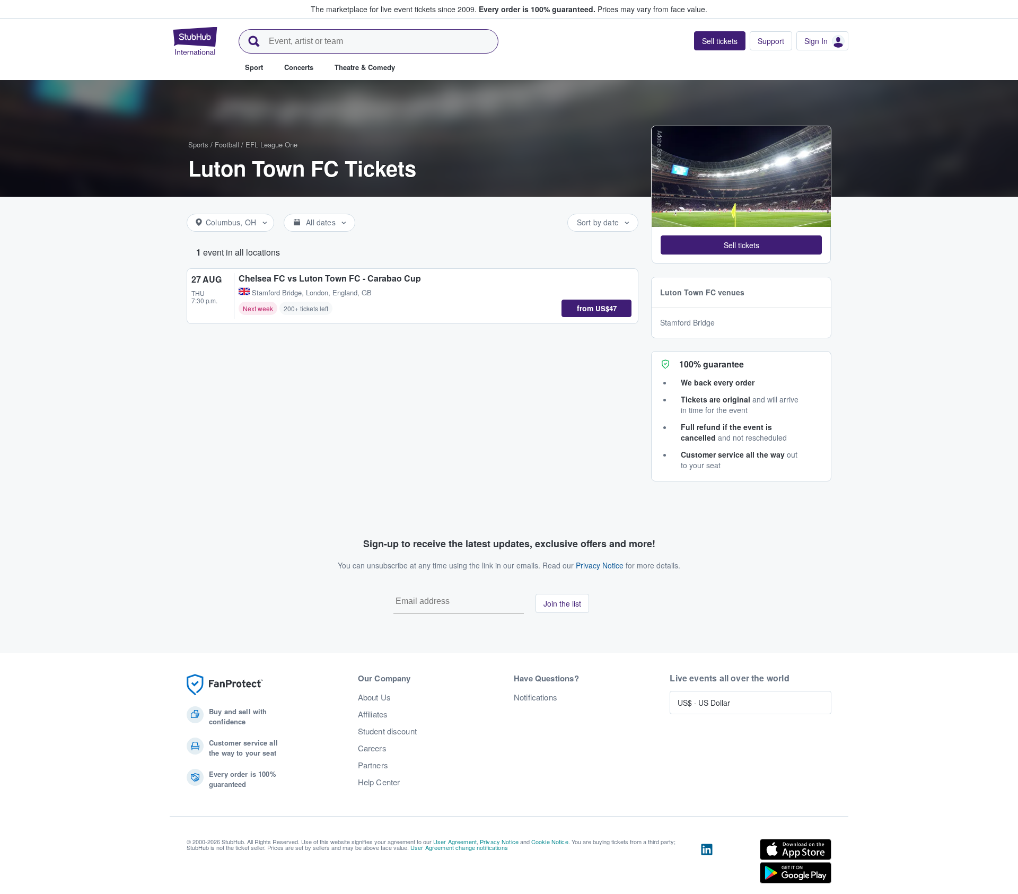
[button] (741, 245)
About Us (374, 697)
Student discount (387, 731)
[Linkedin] (706, 863)
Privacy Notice (600, 565)
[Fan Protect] (225, 685)
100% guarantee (711, 364)
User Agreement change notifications (459, 847)
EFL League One (271, 144)
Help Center (379, 782)
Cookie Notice (549, 841)
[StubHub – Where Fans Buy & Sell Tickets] (195, 40)
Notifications (535, 697)
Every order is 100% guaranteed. (537, 9)
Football (227, 144)
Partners (373, 765)
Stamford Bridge (687, 322)
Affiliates (373, 714)
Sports (198, 144)
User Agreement (455, 841)
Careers (372, 748)
